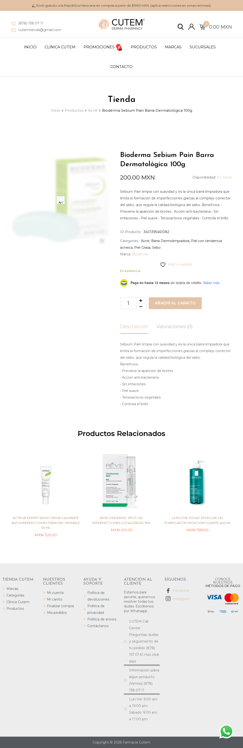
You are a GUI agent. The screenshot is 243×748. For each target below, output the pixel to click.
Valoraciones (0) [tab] (174, 326)
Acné (145, 241)
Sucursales (203, 47)
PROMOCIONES (100, 47)
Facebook (180, 590)
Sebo (156, 247)
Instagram (181, 599)
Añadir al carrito (175, 303)
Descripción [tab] (134, 326)
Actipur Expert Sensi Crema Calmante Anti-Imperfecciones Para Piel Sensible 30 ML (45, 523)
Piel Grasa (142, 247)
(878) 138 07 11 (30, 23)
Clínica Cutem (60, 47)
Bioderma (140, 254)
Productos (144, 47)
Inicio (30, 47)
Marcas (173, 47)
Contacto (121, 66)
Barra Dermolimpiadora (170, 241)
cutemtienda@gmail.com (39, 30)
